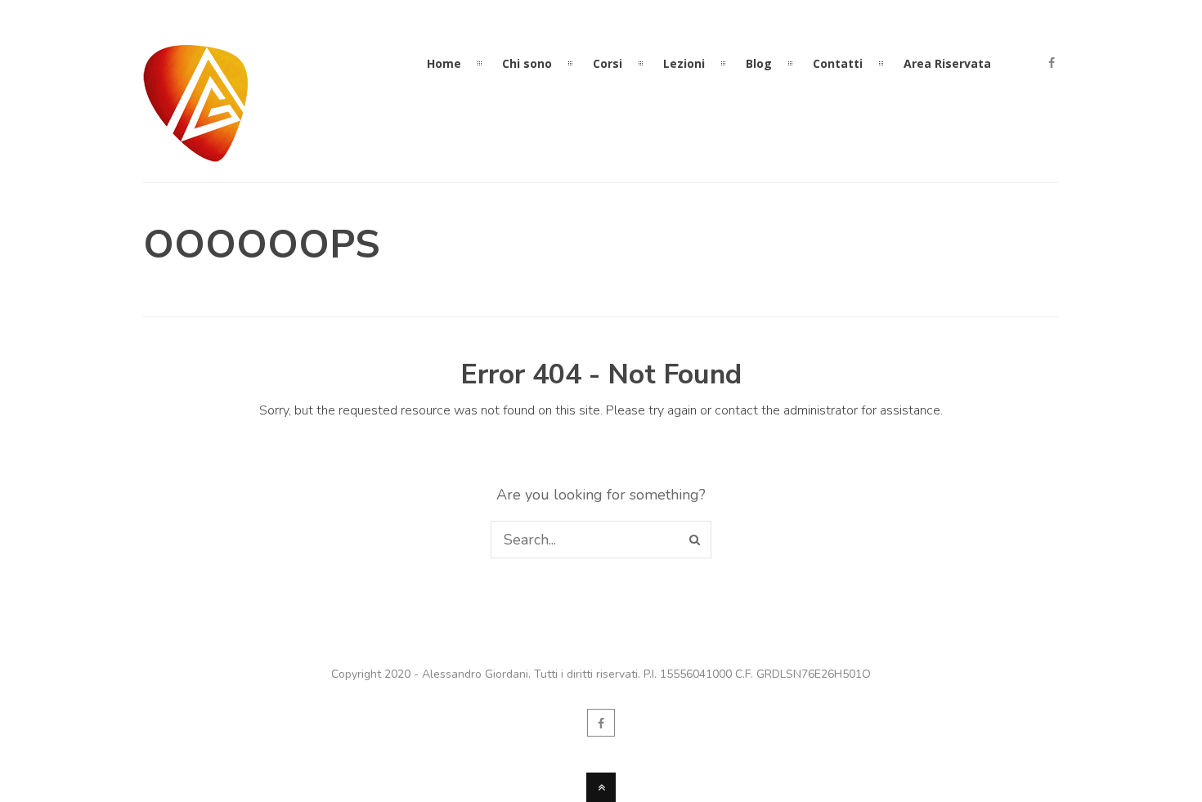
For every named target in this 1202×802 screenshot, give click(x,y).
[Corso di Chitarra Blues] (196, 152)
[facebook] (1051, 64)
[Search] (694, 539)
